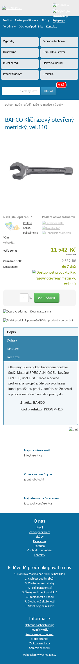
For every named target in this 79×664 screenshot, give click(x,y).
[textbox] (21, 91)
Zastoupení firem (25, 20)
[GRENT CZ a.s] (12, 8)
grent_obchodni (34, 479)
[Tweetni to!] (51, 228)
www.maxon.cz (46, 655)
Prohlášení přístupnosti (40, 634)
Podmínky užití (39, 629)
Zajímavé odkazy (39, 643)
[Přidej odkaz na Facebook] (53, 223)
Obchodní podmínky (31, 26)
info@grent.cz (33, 455)
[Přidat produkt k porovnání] (21, 320)
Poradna (8, 26)
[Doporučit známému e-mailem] (56, 233)
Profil (6, 20)
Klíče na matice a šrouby (48, 104)
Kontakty (51, 26)
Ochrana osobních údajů (39, 625)
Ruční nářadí (23, 104)
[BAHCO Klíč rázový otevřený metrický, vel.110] (40, 171)
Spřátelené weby (39, 648)
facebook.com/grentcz (38, 503)
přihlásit (58, 15)
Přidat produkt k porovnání (56, 320)
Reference (58, 20)
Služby (45, 20)
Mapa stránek (39, 639)
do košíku (46, 297)
